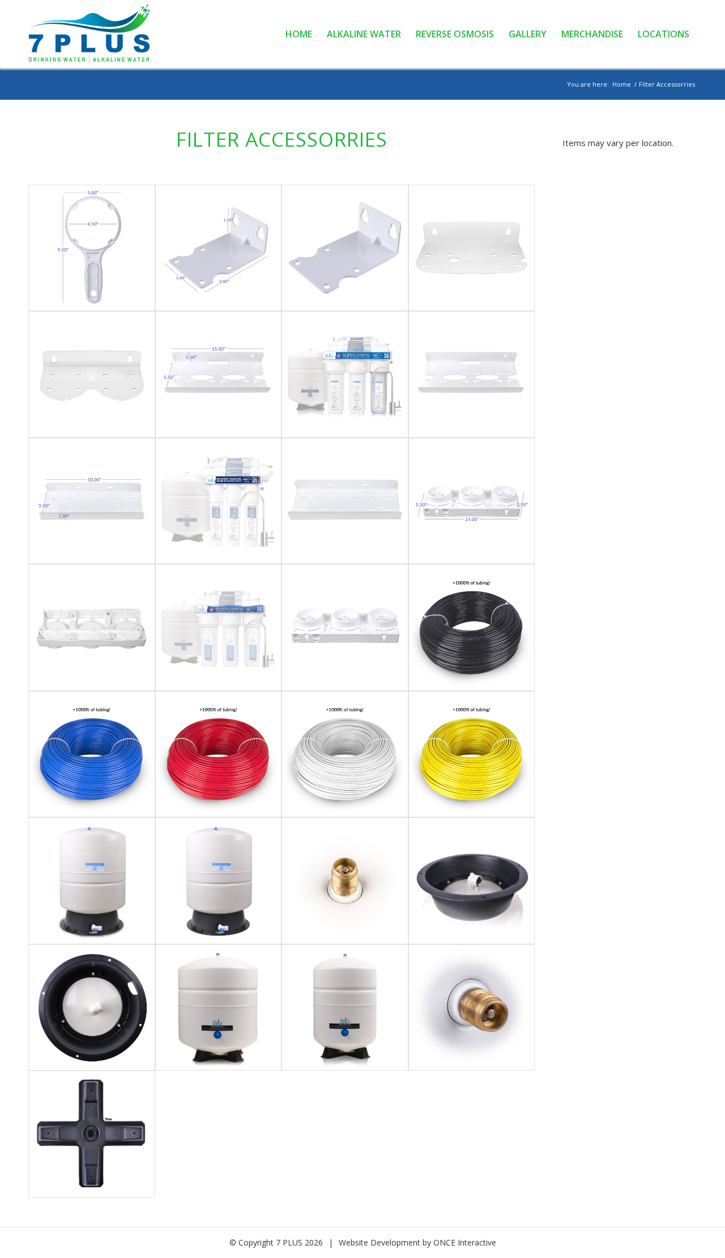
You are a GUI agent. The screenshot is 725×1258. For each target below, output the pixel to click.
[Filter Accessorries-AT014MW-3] (471, 880)
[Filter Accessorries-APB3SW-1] (471, 501)
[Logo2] (95, 34)
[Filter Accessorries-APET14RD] (218, 754)
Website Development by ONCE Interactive (417, 1242)
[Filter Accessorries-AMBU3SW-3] (471, 374)
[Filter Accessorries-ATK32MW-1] (345, 1007)
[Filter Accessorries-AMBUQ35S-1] (91, 501)
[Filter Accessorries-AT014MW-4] (91, 1007)
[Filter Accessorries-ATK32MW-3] (91, 1134)
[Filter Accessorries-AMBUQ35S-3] (345, 501)
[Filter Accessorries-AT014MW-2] (345, 880)
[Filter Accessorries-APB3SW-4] (345, 627)
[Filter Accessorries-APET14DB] (91, 754)
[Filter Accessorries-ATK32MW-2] (471, 1007)
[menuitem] (298, 34)
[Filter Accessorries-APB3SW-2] (91, 627)
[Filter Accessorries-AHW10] (91, 248)
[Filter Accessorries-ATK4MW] (218, 1007)
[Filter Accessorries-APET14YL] (471, 754)
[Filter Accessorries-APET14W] (345, 754)
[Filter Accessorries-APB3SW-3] (218, 627)
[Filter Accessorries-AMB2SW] (471, 248)
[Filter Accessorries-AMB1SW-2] (345, 248)
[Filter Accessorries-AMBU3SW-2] (345, 374)
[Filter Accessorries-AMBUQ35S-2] (218, 501)
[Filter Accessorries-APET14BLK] (471, 627)
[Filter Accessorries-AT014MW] (91, 880)
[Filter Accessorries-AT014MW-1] (218, 880)
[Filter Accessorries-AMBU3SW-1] (218, 374)
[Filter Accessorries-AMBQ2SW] (91, 374)
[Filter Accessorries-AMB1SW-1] (218, 248)
